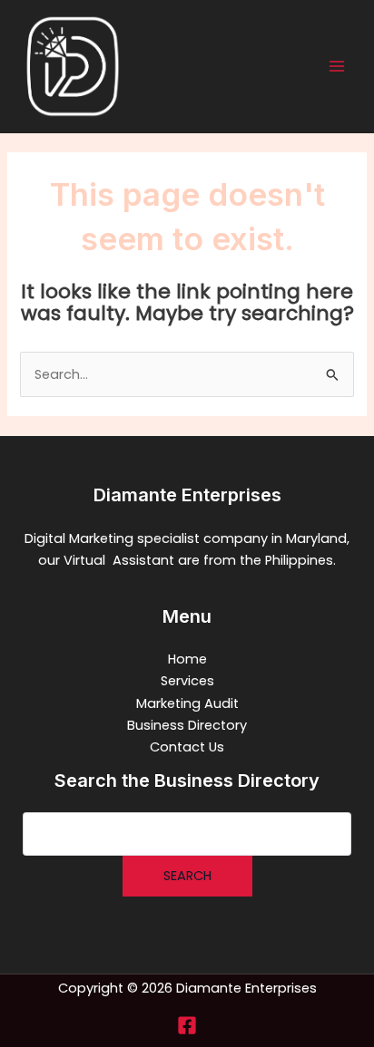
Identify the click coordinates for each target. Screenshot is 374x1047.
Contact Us (187, 747)
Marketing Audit (187, 703)
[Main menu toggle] (337, 66)
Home (187, 659)
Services (187, 681)
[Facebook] (187, 1025)
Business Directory (187, 725)
